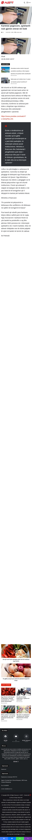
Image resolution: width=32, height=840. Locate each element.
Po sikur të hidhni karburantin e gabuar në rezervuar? (23, 698)
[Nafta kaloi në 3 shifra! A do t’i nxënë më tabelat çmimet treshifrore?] (5, 80)
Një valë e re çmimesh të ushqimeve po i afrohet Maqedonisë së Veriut (23, 716)
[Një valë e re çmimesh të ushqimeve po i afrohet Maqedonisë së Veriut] (24, 709)
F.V (3, 32)
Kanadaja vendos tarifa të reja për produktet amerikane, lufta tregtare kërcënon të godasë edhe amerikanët (21, 71)
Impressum (3, 769)
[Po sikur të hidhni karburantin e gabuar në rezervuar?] (24, 692)
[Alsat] (7, 2)
